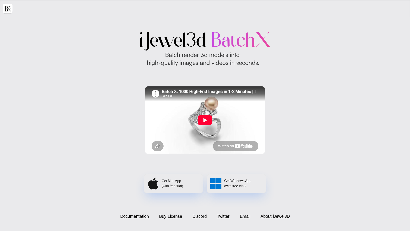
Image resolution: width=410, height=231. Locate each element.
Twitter (223, 216)
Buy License (170, 216)
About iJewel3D (275, 216)
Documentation (134, 216)
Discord (199, 216)
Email (245, 216)
